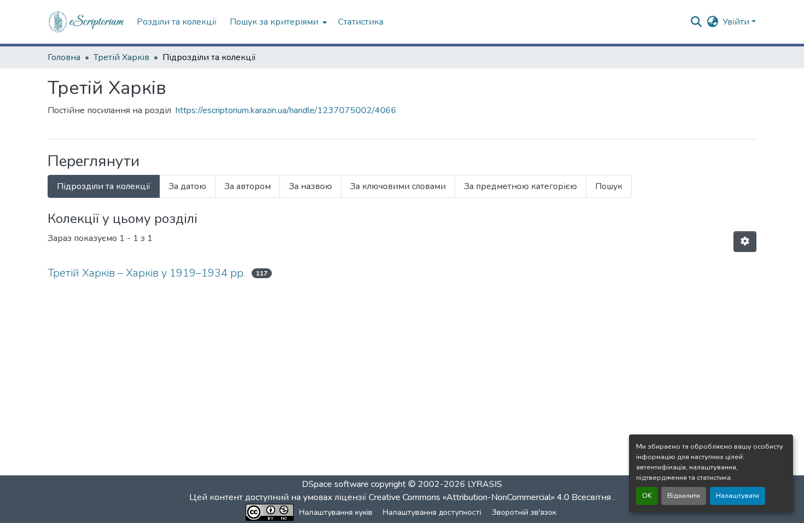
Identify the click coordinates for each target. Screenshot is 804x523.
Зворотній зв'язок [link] (524, 512)
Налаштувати (737, 496)
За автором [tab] (247, 186)
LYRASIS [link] (485, 484)
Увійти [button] (737, 22)
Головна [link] (64, 57)
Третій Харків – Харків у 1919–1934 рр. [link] (146, 273)
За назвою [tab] (310, 186)
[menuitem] (277, 22)
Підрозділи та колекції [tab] (103, 186)
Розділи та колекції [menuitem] (177, 22)
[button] (87, 22)
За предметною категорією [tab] (520, 186)
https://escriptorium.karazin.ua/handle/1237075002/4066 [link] (286, 110)
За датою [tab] (187, 186)
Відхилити (683, 496)
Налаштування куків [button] (335, 512)
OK (647, 496)
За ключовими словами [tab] (398, 186)
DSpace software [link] (335, 484)
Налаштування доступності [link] (432, 512)
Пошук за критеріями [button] (274, 22)
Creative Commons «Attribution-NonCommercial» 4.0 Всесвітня (491, 497)
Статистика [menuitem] (360, 22)
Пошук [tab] (608, 186)
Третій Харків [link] (121, 57)
